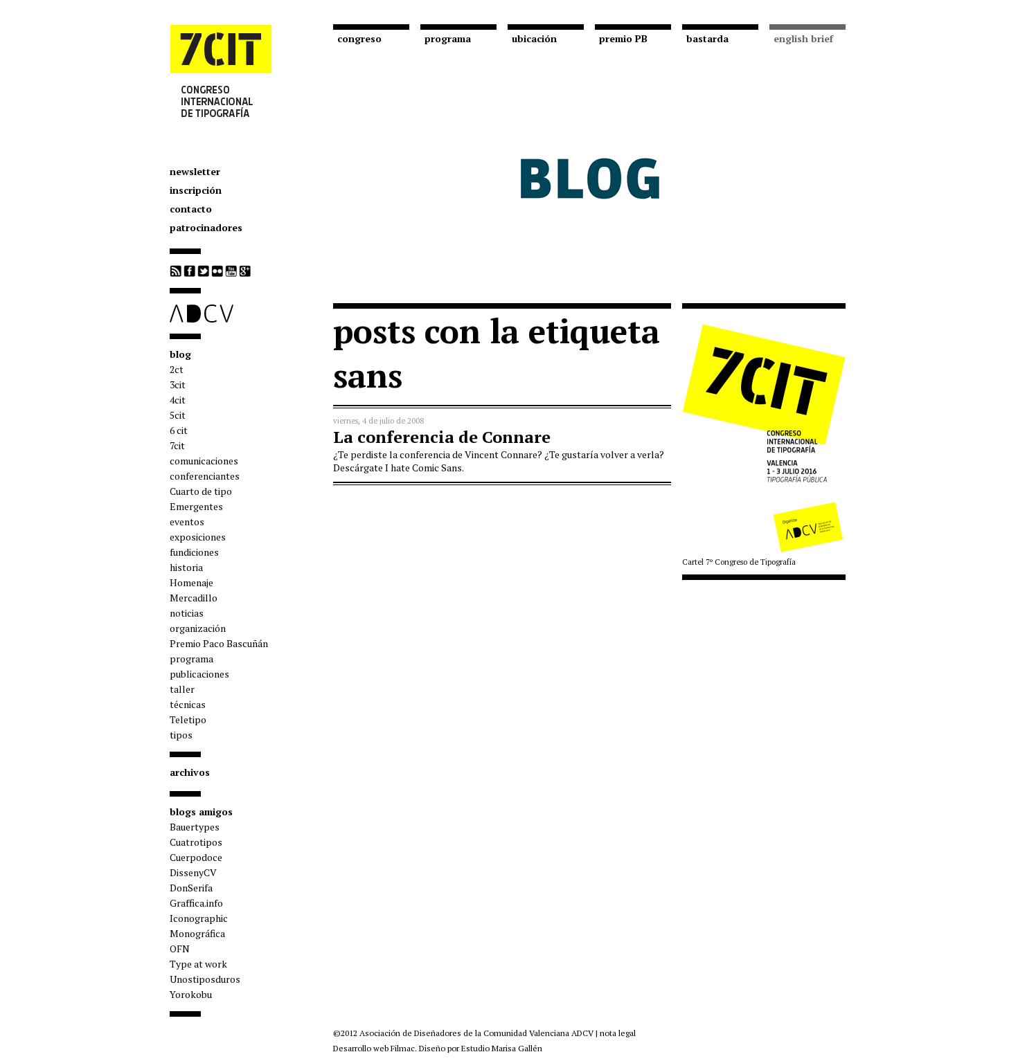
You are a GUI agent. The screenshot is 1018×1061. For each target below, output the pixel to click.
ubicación (534, 38)
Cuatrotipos (196, 842)
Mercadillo (193, 597)
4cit (178, 399)
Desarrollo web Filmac (374, 1048)
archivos (190, 772)
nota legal (618, 1033)
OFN (180, 948)
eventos (187, 521)
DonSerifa (191, 887)
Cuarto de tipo (201, 491)
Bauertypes (195, 826)
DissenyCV (193, 872)
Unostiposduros (205, 979)
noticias (187, 612)
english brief (803, 38)
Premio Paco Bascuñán (219, 643)
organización (198, 628)
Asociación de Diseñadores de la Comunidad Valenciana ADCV (476, 1033)
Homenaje (191, 582)
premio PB (623, 38)
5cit (178, 414)
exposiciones (198, 536)
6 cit (179, 430)
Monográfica (197, 933)
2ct (177, 369)
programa (191, 658)
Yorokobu (191, 994)
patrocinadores (206, 227)
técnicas (188, 704)
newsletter (195, 171)
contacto (191, 208)
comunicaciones (204, 460)
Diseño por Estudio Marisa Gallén (480, 1048)
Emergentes (196, 506)
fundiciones (194, 552)
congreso (359, 38)
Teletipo (188, 719)
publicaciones (199, 673)
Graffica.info (196, 902)
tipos (181, 734)
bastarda (707, 38)
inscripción (196, 190)
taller (182, 689)
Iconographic (199, 918)
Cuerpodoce (196, 857)
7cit (177, 445)
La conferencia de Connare (442, 437)
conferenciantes (205, 475)
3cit (178, 384)
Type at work (198, 963)
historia (186, 567)
